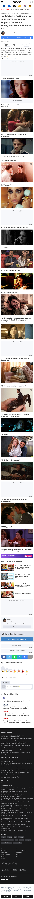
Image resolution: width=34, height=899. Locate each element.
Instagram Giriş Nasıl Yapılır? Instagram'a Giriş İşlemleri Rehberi (16, 821)
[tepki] (3, 671)
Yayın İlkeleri (19, 852)
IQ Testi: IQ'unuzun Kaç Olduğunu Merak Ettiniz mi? (13, 830)
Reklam (3, 856)
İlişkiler (13, 13)
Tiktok (21, 840)
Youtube (21, 837)
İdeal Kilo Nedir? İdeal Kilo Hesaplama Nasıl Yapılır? (13, 815)
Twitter (3, 837)
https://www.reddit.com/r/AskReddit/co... (13, 58)
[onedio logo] (16, 879)
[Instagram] (2, 863)
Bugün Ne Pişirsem (6, 842)
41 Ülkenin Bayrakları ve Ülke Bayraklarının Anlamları (13, 824)
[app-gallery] (23, 870)
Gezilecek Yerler (18, 842)
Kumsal (11, 33)
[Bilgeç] (29, 6)
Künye (17, 854)
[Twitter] (9, 863)
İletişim (3, 858)
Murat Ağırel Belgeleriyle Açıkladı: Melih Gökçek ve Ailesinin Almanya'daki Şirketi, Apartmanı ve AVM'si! (17, 721)
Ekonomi (5, 704)
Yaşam (8, 13)
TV (4, 697)
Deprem (10, 837)
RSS (17, 856)
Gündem (5, 711)
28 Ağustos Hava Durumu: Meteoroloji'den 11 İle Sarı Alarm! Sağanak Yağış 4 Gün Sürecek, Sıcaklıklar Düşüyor (17, 714)
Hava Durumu (4, 782)
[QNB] (19, 6)
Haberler (3, 13)
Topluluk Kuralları (5, 854)
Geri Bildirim (4, 850)
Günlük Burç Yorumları (7, 840)
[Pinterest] (16, 863)
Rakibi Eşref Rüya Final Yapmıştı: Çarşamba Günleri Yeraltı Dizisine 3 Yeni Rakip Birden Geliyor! (17, 700)
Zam (15, 837)
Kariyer (18, 848)
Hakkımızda (4, 848)
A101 (16, 840)
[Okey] (9, 6)
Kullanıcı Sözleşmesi (21, 850)
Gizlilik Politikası (5, 852)
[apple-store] (5, 870)
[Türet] (24, 6)
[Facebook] (6, 863)
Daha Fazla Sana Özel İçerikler (16, 639)
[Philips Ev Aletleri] (4, 6)
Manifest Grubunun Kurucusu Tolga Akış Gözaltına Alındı (15, 767)
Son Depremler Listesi (6, 785)
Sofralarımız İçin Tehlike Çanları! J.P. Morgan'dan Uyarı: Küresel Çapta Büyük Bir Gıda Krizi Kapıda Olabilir (16, 707)
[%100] (14, 6)
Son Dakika (28, 840)
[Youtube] (12, 863)
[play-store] (14, 870)
